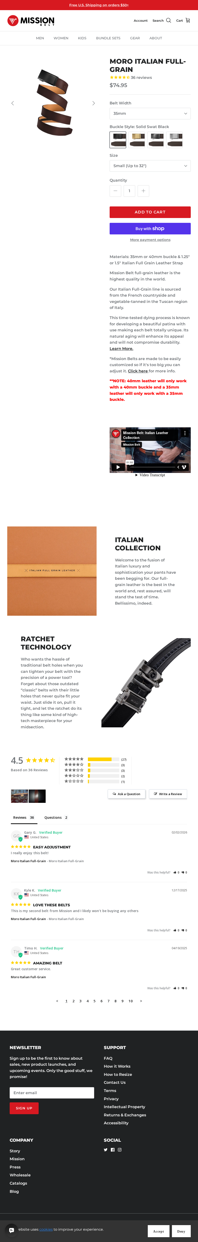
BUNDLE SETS (108, 38)
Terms (110, 1090)
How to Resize (118, 1074)
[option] (53, 103)
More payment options (150, 240)
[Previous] (12, 103)
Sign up (24, 1108)
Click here (138, 371)
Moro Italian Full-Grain (28, 861)
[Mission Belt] (30, 20)
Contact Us (115, 1082)
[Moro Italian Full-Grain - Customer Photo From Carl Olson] (19, 796)
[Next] (93, 103)
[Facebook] (112, 1150)
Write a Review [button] (170, 794)
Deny (181, 1231)
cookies (46, 1229)
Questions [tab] (53, 817)
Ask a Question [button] (129, 794)
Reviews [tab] (19, 817)
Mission (17, 1159)
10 (130, 1000)
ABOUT (155, 38)
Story (15, 1151)
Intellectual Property (124, 1107)
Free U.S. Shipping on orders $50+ (99, 5)
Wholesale (20, 1175)
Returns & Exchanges (125, 1115)
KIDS (82, 38)
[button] (176, 872)
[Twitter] (105, 1150)
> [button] (141, 1000)
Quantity (118, 180)
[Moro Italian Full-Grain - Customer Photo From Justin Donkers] (37, 796)
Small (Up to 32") (130, 166)
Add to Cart (150, 212)
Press (15, 1167)
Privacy (111, 1099)
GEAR (135, 38)
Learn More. (121, 348)
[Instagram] (119, 1150)
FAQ (108, 1058)
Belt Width (120, 103)
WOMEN (61, 38)
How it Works (117, 1066)
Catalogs (18, 1183)
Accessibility (116, 1123)
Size (114, 155)
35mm (119, 113)
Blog (14, 1191)
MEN (40, 38)
